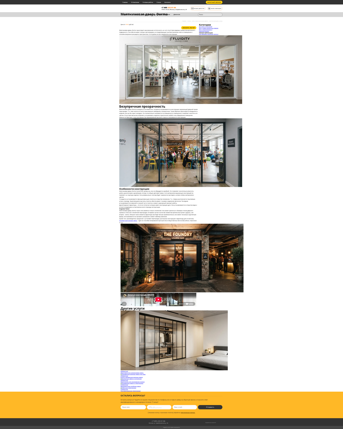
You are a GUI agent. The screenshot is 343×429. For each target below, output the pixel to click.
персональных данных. (188, 412)
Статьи (159, 2)
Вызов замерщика (216, 8)
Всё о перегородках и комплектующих (205, 30)
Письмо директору (199, 8)
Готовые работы (148, 2)
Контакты (167, 2)
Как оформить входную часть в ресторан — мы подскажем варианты (210, 35)
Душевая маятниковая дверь (128, 220)
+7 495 (168, 7)
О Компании (135, 2)
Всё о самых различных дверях (208, 28)
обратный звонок (214, 2)
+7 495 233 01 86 (158, 421)
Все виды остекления (205, 27)
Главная (125, 2)
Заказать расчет (188, 28)
